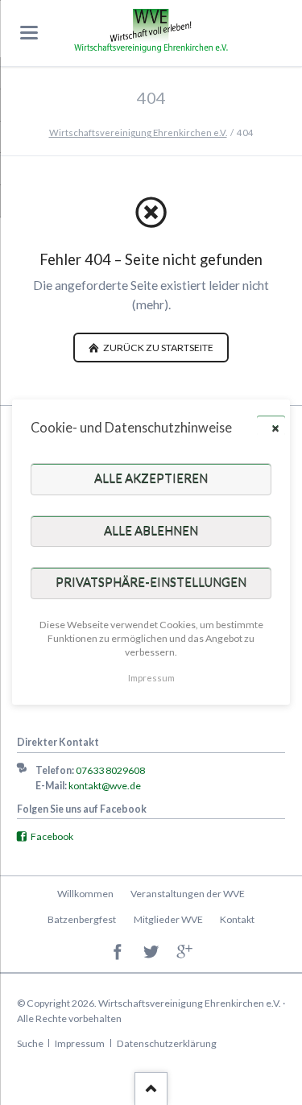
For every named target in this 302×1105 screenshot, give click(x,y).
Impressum (80, 1043)
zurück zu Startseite (157, 347)
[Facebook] (118, 952)
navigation (29, 32)
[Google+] (185, 952)
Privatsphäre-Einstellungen (151, 583)
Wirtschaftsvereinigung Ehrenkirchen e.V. (138, 132)
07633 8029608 (110, 770)
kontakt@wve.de (104, 786)
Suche (30, 1043)
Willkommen (85, 894)
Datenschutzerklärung (167, 1043)
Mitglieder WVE (168, 919)
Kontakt (237, 919)
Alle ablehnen (151, 531)
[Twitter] (151, 952)
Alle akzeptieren (151, 479)
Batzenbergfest (82, 919)
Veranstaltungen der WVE (187, 894)
